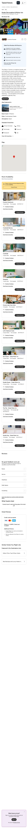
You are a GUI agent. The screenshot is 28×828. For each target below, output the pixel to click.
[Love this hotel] (25, 39)
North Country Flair (15, 106)
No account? (14, 822)
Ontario (8, 7)
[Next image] (26, 29)
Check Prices (14, 187)
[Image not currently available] (14, 196)
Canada (3, 7)
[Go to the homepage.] (7, 2)
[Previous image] (2, 29)
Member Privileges (9, 206)
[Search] (18, 2)
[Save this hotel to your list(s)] (22, 39)
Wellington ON (14, 7)
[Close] (24, 812)
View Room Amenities (8, 209)
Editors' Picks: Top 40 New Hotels (11, 553)
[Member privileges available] (6, 9)
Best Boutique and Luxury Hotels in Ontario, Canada (12, 561)
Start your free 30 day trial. (10, 63)
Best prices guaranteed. (7, 178)
